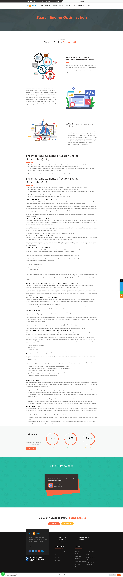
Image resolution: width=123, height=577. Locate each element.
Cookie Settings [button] (113, 574)
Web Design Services (91, 554)
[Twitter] (87, 1)
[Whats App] (96, 1)
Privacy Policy (67, 552)
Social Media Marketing (91, 552)
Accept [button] (119, 574)
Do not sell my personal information (9, 575)
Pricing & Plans (81, 5)
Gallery (61, 5)
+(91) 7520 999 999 (31, 1)
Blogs (56, 554)
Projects (68, 5)
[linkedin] (89, 1)
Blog (74, 5)
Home (41, 5)
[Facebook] (85, 1)
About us (57, 552)
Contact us (57, 560)
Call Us (54, 523)
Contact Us (31, 448)
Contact (89, 5)
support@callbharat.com (45, 1)
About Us (47, 5)
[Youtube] (94, 1)
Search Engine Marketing (80, 561)
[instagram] (92, 1)
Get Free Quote (67, 523)
